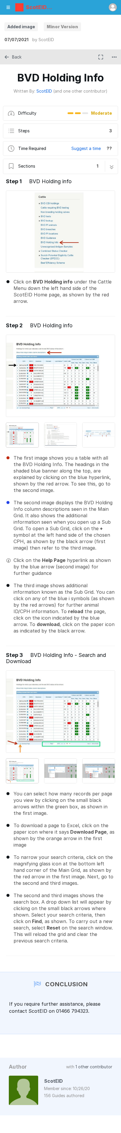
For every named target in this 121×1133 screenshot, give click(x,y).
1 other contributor (93, 1066)
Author (18, 1067)
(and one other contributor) (80, 91)
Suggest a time (86, 148)
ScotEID (46, 39)
